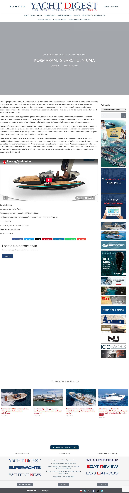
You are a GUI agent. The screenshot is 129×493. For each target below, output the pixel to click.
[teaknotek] (113, 323)
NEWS (33, 15)
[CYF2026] (113, 145)
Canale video (53, 55)
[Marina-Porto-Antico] (113, 167)
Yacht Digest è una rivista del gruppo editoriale (63, 460)
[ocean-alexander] (113, 333)
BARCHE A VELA (49, 15)
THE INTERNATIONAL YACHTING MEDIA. (63, 463)
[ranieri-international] (113, 304)
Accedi (7, 256)
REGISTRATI (114, 6)
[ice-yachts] (113, 349)
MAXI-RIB (77, 15)
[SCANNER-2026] (113, 249)
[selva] (113, 357)
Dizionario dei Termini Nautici (79, 20)
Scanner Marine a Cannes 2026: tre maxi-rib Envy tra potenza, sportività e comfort (80, 411)
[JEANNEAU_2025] (113, 294)
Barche (45, 55)
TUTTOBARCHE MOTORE (79, 55)
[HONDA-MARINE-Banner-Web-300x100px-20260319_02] (113, 285)
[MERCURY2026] (113, 275)
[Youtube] (81, 491)
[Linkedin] (85, 491)
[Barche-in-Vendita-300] (113, 192)
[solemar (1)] (113, 230)
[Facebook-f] (93, 491)
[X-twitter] (98, 491)
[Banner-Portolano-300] (113, 218)
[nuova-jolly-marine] (113, 343)
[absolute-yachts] (113, 313)
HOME (26, 15)
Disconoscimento (22, 453)
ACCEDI (106, 6)
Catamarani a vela (65, 55)
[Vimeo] (102, 491)
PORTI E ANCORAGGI (44, 20)
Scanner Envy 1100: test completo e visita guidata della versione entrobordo (14, 411)
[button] (17, 239)
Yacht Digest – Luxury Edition (93, 15)
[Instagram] (89, 491)
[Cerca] (123, 115)
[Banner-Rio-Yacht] (113, 239)
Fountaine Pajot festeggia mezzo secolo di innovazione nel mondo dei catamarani (48, 411)
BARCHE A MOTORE (64, 15)
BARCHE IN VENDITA (59, 20)
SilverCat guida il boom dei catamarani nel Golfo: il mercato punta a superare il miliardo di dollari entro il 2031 (113, 412)
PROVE (39, 15)
